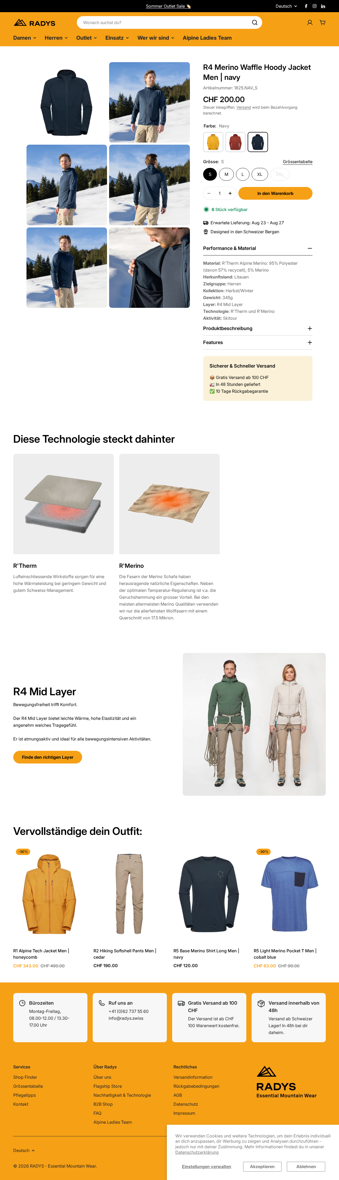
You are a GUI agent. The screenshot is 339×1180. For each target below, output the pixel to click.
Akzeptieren (262, 1166)
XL (259, 174)
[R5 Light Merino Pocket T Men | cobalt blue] (290, 894)
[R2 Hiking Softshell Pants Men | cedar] (129, 894)
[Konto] (310, 22)
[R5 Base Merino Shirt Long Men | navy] (209, 894)
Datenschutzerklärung (197, 1152)
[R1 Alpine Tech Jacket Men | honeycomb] (49, 894)
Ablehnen (306, 1166)
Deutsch (284, 6)
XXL (282, 176)
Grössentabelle (298, 161)
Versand (244, 107)
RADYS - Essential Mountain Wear (63, 1166)
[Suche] (255, 22)
